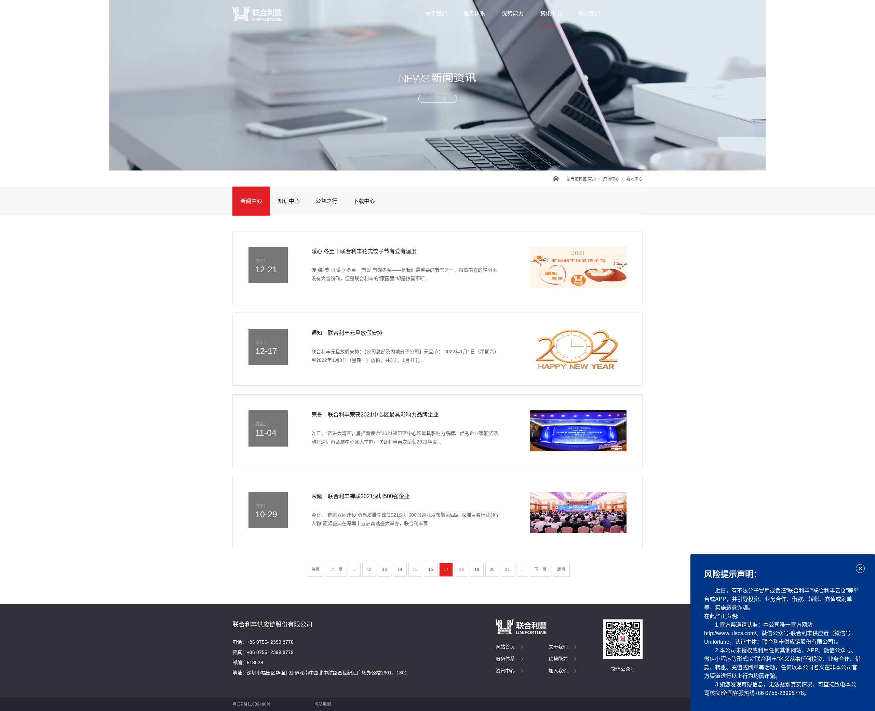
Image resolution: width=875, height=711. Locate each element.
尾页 (561, 569)
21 (507, 569)
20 (492, 569)
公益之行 (326, 201)
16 (430, 569)
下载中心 (364, 201)
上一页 (336, 569)
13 (384, 569)
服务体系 (474, 13)
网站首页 (505, 647)
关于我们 (436, 13)
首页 (592, 179)
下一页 (540, 569)
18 (461, 569)
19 (476, 569)
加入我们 (589, 13)
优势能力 (513, 13)
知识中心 (289, 201)
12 (369, 569)
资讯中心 (551, 13)
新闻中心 (251, 201)
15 (415, 569)
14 (400, 569)
